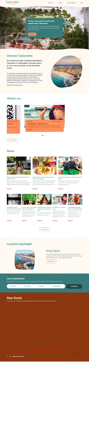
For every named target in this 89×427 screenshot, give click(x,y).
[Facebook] (10, 356)
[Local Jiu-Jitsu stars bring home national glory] (29, 208)
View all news (44, 229)
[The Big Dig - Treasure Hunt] (60, 208)
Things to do (51, 6)
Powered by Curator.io (78, 353)
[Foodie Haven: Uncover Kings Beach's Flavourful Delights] (44, 173)
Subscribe (74, 286)
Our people (70, 13)
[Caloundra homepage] (12, 3)
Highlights (70, 6)
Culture (69, 10)
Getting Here (61, 6)
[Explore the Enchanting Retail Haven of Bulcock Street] (19, 173)
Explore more (51, 261)
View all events (12, 140)
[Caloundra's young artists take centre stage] (14, 208)
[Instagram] (7, 356)
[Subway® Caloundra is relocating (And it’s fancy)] (70, 173)
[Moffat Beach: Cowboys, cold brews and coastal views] (44, 208)
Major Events (51, 8)
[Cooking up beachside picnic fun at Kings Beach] (75, 208)
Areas (60, 10)
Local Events (51, 10)
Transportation (62, 8)
